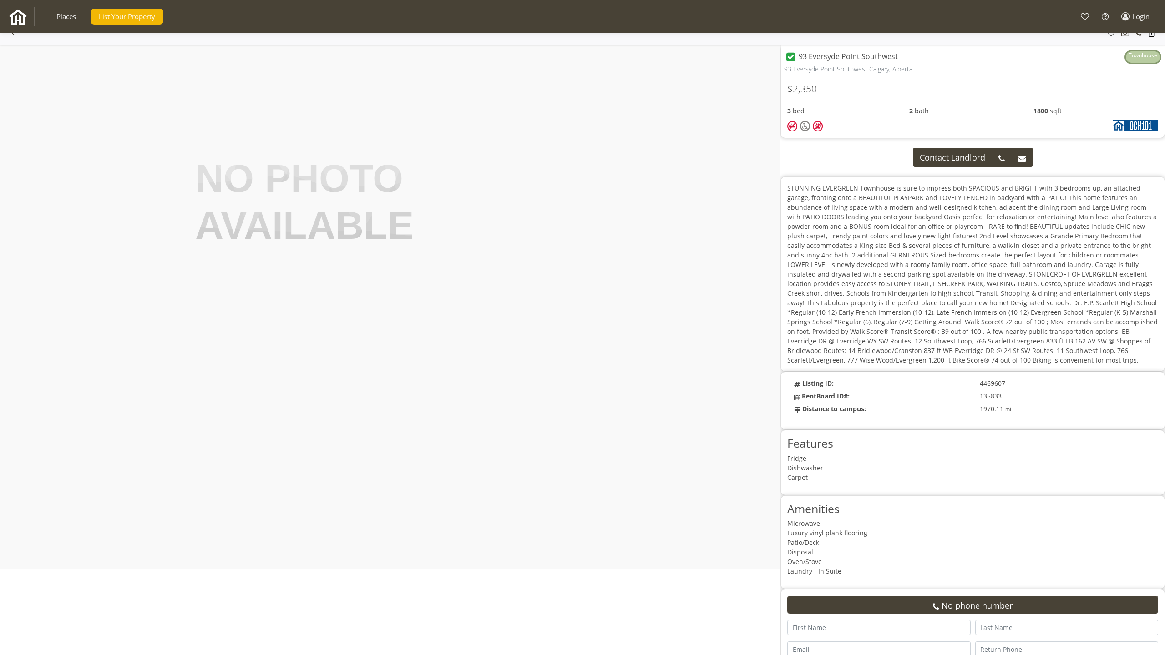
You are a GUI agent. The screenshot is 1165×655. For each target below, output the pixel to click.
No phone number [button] (976, 605)
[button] (66, 16)
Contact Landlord (952, 157)
